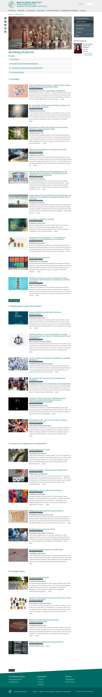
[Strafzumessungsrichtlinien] (18, 583)
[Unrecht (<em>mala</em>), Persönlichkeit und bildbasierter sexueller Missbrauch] (18, 363)
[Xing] (5, 25)
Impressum (52, 691)
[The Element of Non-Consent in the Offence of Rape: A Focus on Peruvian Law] (18, 425)
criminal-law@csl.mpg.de (90, 55)
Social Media (41, 677)
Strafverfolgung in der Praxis (39, 450)
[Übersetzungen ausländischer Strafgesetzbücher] (18, 647)
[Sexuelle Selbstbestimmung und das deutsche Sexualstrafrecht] (18, 317)
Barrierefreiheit (67, 691)
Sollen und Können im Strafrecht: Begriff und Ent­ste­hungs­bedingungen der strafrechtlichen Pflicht (50, 86)
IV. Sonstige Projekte (16, 72)
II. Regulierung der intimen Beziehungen (23, 64)
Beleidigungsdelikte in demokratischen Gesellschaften (48, 470)
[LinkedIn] (5, 21)
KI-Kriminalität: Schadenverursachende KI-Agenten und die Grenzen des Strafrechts (49, 106)
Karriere (68, 677)
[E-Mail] (5, 28)
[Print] (5, 32)
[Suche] (93, 4)
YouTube (41, 682)
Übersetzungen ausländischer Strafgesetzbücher (46, 642)
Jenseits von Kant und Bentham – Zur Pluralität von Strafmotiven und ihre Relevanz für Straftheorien (47, 238)
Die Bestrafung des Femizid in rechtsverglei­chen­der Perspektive (47, 379)
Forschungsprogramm (82, 18)
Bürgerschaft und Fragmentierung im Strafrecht (46, 511)
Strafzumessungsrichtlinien (39, 577)
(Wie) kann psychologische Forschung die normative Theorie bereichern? (48, 150)
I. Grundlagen (14, 59)
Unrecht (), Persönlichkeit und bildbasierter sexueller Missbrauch (49, 359)
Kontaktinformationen (17, 677)
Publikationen (80, 28)
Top (13, 670)
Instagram (41, 684)
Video (77, 35)
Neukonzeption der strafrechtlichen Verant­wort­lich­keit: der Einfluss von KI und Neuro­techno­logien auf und (50, 197)
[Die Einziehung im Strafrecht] (18, 263)
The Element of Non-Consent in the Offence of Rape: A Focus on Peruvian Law (48, 421)
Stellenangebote (70, 679)
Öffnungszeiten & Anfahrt (15, 679)
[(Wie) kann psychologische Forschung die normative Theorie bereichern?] (18, 155)
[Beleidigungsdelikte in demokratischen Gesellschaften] (18, 475)
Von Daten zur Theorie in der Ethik (41, 219)
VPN (46, 691)
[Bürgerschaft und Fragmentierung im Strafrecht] (18, 516)
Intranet (35, 691)
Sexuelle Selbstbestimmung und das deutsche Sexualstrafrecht (45, 313)
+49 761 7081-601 (88, 53)
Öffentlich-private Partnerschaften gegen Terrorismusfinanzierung (44, 620)
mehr (62, 99)
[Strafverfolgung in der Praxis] (18, 455)
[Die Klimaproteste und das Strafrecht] (18, 534)
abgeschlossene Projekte (83, 25)
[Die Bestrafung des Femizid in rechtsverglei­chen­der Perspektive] (18, 383)
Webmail (42, 691)
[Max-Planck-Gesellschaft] (11, 691)
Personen (78, 32)
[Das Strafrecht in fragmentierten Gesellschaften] (18, 555)
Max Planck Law (70, 682)
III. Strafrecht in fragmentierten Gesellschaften (26, 68)
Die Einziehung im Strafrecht (39, 257)
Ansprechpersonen (14, 682)
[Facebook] (5, 18)
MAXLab (83, 10)
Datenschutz (59, 691)
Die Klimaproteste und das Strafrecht (42, 529)
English (81, 4)
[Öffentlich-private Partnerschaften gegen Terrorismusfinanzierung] (18, 625)
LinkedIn (41, 679)
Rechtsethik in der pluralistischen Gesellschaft (45, 490)
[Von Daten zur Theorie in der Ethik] (18, 224)
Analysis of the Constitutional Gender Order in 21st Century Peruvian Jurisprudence (50, 598)
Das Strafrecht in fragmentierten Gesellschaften (46, 549)
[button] (14, 300)
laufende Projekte (81, 21)
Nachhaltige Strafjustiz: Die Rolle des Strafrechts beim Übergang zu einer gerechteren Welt (48, 128)
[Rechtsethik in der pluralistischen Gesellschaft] (18, 496)
